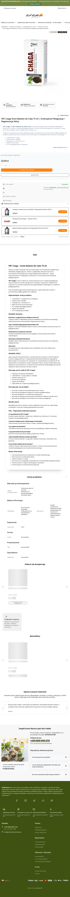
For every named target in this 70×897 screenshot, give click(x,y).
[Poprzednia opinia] (3, 708)
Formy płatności (39, 856)
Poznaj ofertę (34, 4)
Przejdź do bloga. (9, 769)
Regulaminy (38, 827)
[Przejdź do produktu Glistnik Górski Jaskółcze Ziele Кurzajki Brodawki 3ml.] (17, 655)
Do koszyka (18, 675)
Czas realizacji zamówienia (43, 861)
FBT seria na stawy (43, 26)
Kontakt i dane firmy (40, 871)
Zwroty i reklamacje (40, 832)
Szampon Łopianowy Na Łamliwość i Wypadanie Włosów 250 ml (32, 209)
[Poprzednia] (1, 3)
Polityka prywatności (41, 830)
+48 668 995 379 (40, 740)
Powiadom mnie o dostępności (18, 602)
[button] (49, 757)
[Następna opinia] (67, 708)
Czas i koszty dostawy (41, 859)
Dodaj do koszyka (27, 170)
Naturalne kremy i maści (29, 26)
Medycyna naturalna (15, 26)
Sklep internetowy (34, 888)
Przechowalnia (39, 847)
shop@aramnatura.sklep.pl (12, 832)
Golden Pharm (64, 115)
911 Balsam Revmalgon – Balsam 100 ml (25, 219)
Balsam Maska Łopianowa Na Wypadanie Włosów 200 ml (30, 228)
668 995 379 (63, 8)
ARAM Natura (4, 26)
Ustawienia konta (40, 844)
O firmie (37, 873)
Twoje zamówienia (40, 842)
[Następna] (68, 3)
